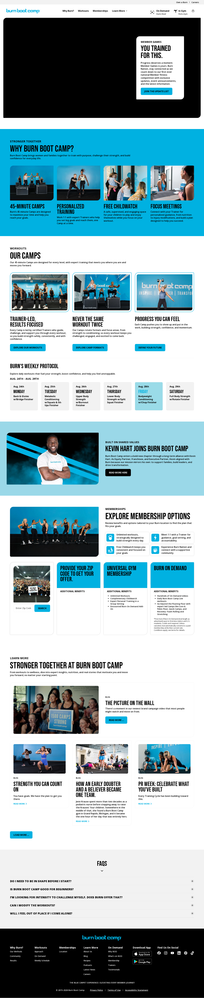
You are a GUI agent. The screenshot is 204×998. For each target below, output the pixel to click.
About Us (88, 951)
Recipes (87, 960)
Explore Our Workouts (28, 347)
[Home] (22, 11)
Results (13, 960)
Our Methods (16, 951)
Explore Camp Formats (90, 347)
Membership (113, 960)
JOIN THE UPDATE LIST (156, 91)
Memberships (100, 11)
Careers (87, 974)
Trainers (111, 965)
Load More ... (21, 834)
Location (63, 951)
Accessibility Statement (136, 990)
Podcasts (88, 965)
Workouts (83, 11)
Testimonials (114, 969)
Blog (86, 956)
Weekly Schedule (42, 960)
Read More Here (118, 472)
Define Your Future (150, 347)
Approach (39, 951)
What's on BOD (115, 956)
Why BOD (112, 951)
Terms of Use (114, 990)
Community (15, 956)
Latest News (89, 969)
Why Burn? (68, 11)
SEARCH (42, 608)
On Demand (40, 956)
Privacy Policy (96, 990)
